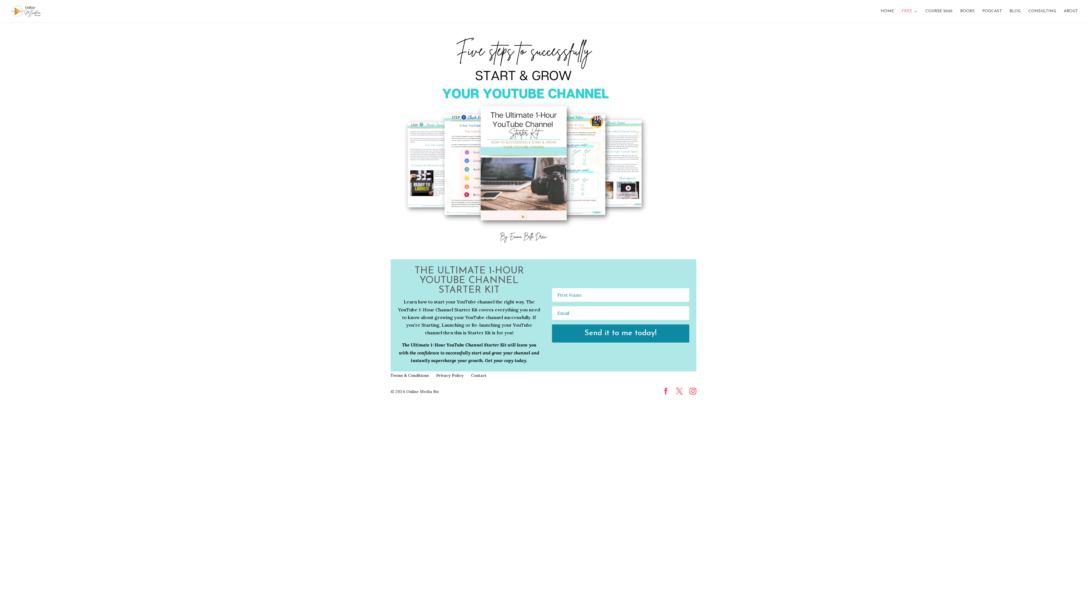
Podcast (992, 11)
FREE (907, 11)
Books (967, 11)
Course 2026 (939, 11)
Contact (479, 375)
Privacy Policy (450, 375)
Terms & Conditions (410, 375)
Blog (1015, 11)
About (1071, 11)
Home (887, 11)
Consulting (1042, 11)
